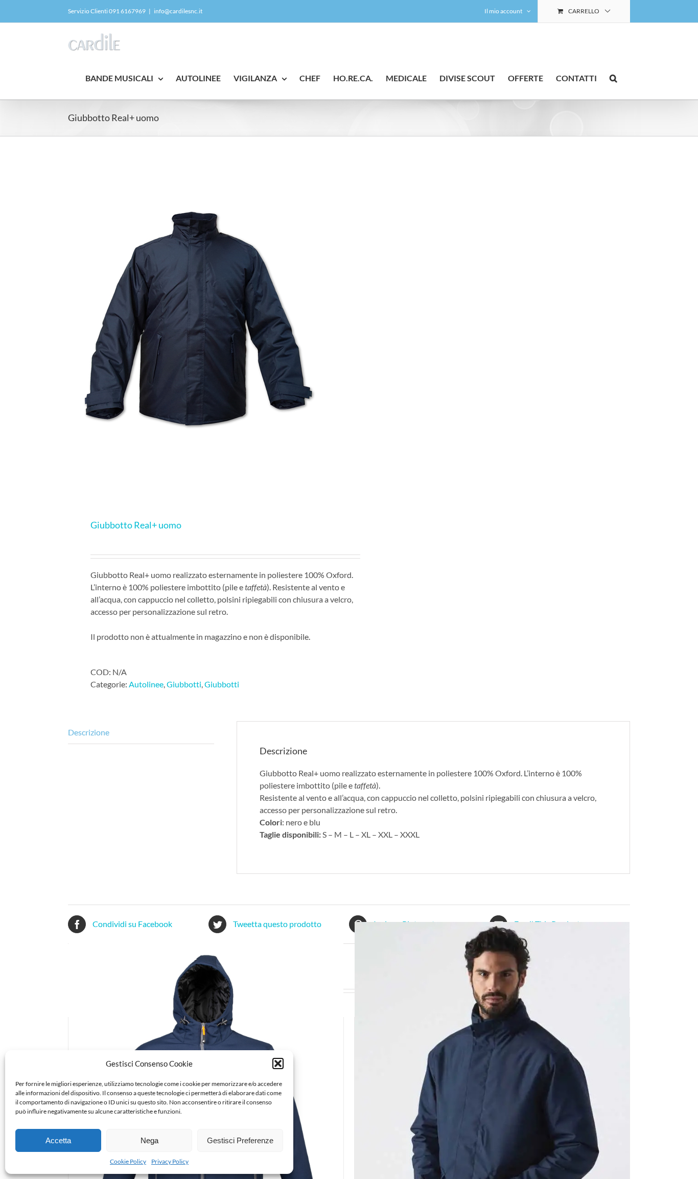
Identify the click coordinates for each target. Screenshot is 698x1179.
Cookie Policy (128, 1161)
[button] (278, 1063)
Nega (149, 1140)
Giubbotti (184, 684)
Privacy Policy (170, 1161)
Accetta (58, 1140)
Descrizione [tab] (88, 732)
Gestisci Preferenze (240, 1140)
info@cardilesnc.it (178, 11)
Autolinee (146, 684)
